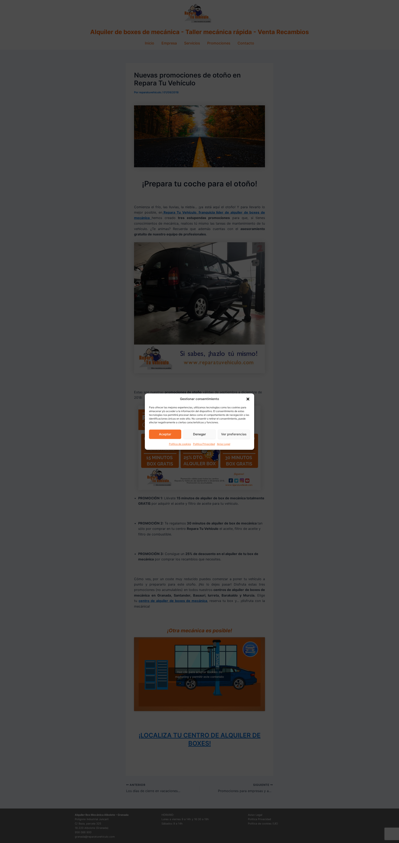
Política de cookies (180, 444)
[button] (248, 399)
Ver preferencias (233, 434)
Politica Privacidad (204, 444)
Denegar (199, 434)
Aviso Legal (223, 444)
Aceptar (165, 434)
